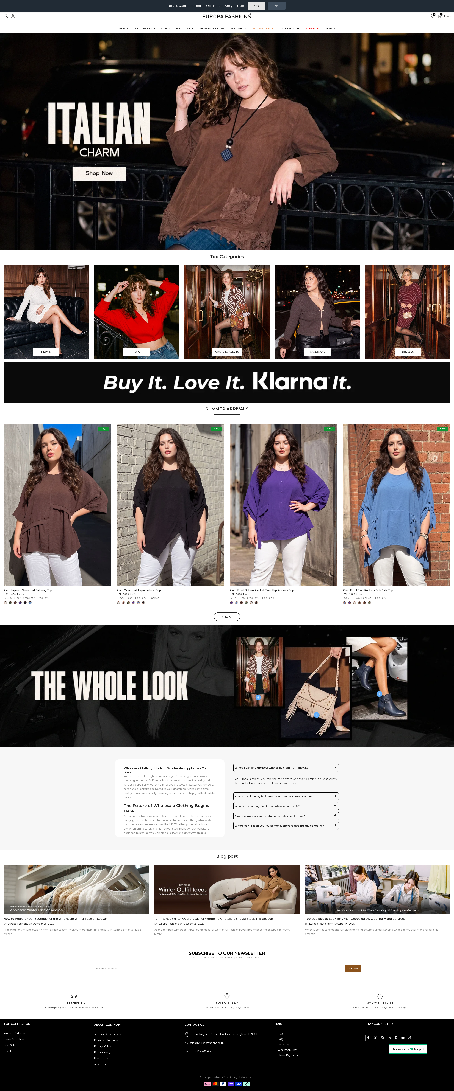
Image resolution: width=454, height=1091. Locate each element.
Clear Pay (283, 1044)
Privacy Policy (102, 1046)
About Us (100, 1064)
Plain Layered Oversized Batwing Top (28, 590)
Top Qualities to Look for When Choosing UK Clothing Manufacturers (355, 918)
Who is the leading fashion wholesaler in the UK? (267, 806)
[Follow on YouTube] (403, 1038)
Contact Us (101, 1058)
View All (227, 616)
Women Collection (15, 1033)
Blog (281, 1034)
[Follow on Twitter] (375, 1038)
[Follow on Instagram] (382, 1038)
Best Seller (10, 1045)
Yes (256, 6)
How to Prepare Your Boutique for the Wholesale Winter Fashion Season (56, 918)
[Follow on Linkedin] (389, 1038)
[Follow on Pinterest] (396, 1038)
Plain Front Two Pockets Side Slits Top (368, 590)
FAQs (281, 1039)
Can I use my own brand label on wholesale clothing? (270, 816)
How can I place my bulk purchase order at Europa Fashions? (275, 796)
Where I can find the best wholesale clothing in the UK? (271, 767)
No (277, 6)
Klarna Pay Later (288, 1055)
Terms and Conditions (107, 1034)
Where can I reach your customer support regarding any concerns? (279, 825)
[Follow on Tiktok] (410, 1038)
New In (8, 1051)
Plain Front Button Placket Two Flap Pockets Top (262, 590)
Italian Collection (14, 1039)
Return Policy (102, 1052)
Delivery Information (107, 1040)
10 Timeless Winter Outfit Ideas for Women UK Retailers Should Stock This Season (213, 918)
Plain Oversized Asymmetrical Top (139, 590)
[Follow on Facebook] (368, 1038)
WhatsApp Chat (287, 1049)
